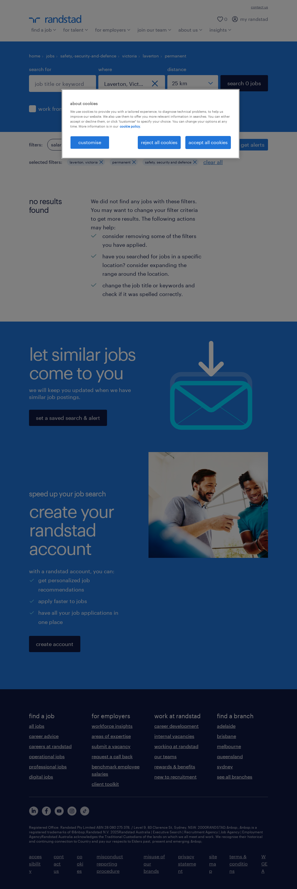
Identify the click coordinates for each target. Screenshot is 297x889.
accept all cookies (208, 142)
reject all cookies (159, 142)
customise (89, 142)
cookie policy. (130, 126)
